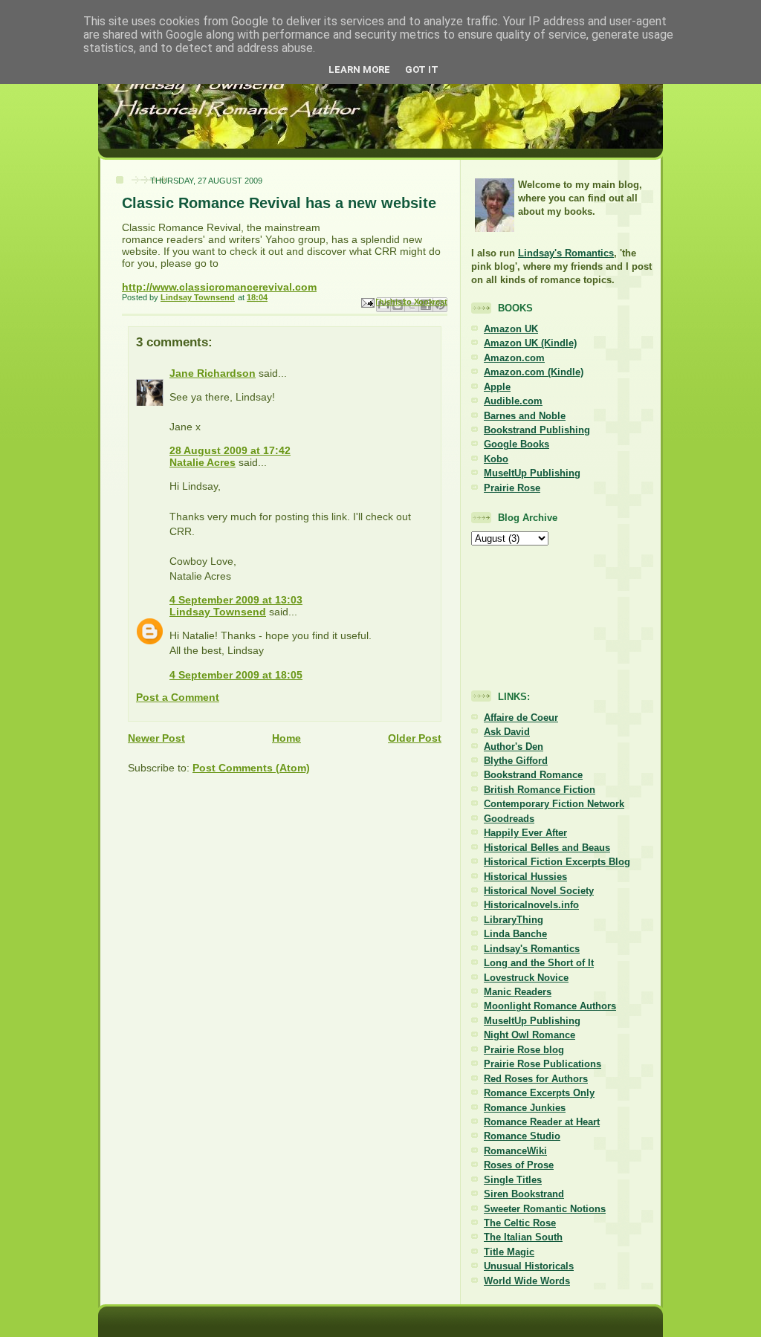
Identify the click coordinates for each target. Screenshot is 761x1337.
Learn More (359, 69)
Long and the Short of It (539, 962)
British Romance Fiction (539, 789)
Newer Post (156, 738)
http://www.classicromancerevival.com (219, 287)
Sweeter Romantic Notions (545, 1208)
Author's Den (513, 746)
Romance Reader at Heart (542, 1121)
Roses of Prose (519, 1165)
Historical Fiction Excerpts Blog (557, 861)
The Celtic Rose (520, 1222)
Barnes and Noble (525, 415)
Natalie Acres (202, 462)
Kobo (496, 458)
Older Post (414, 738)
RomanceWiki (515, 1150)
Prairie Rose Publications (542, 1063)
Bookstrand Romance (533, 774)
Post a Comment (177, 697)
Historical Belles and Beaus (547, 847)
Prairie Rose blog (524, 1049)
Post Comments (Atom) (251, 768)
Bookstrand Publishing (537, 430)
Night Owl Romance (529, 1034)
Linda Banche (515, 933)
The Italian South (523, 1237)
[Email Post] (367, 302)
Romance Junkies (525, 1107)
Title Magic (509, 1251)
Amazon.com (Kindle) (533, 372)
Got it (421, 69)
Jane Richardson (212, 373)
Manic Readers (517, 991)
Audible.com (513, 401)
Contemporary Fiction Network (554, 803)
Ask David (507, 731)
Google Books (516, 444)
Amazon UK (511, 328)
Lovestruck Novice (526, 977)
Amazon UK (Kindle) (530, 343)
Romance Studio (522, 1136)
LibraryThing (513, 919)
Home (286, 738)
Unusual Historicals (529, 1266)
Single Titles (513, 1179)
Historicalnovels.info (531, 904)
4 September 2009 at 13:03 (235, 600)
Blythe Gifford (516, 760)
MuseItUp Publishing (532, 473)
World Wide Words (527, 1280)
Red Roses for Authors (536, 1078)
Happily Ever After (525, 832)
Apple (497, 386)
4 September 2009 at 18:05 (235, 675)
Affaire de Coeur (521, 717)
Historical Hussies (525, 876)
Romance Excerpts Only (539, 1092)
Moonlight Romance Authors (550, 1005)
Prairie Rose (512, 487)
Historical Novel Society (539, 890)
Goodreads (509, 818)
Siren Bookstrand (524, 1194)
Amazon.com (514, 357)
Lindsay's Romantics (566, 253)
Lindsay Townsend (217, 612)
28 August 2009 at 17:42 (230, 450)
